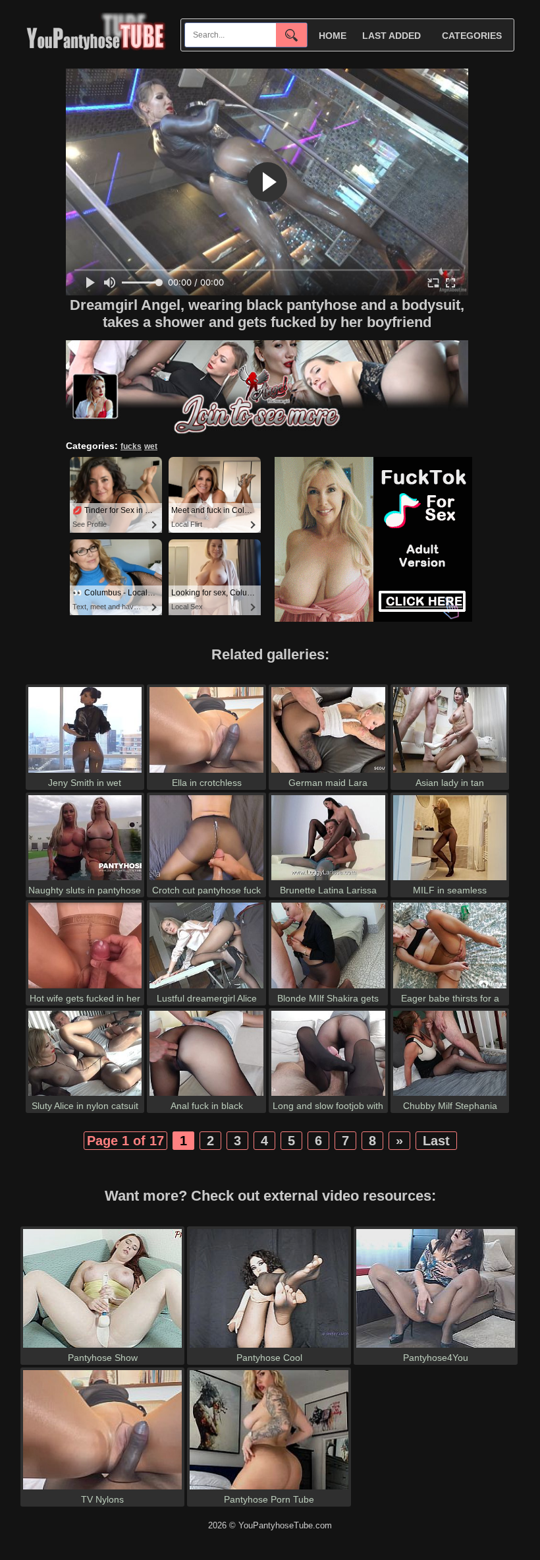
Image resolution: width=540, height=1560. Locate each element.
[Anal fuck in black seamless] (206, 1095)
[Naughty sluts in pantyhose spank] (85, 880)
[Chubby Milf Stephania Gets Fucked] (450, 1095)
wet (150, 446)
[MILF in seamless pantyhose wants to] (450, 880)
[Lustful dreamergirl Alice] (206, 988)
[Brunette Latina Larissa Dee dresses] (328, 880)
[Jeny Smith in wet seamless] (85, 772)
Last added (391, 35)
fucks (131, 446)
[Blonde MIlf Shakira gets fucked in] (328, 988)
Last (436, 1140)
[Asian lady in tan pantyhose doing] (450, 772)
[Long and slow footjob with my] (328, 1095)
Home (332, 35)
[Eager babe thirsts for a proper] (450, 988)
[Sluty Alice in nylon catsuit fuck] (85, 1095)
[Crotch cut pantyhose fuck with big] (206, 880)
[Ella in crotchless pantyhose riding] (206, 772)
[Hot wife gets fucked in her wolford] (85, 988)
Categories (472, 35)
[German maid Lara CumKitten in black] (328, 772)
